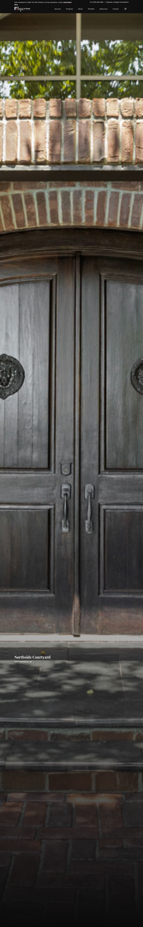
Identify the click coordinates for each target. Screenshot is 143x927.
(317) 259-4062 (98, 2)
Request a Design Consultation (117, 2)
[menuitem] (57, 9)
